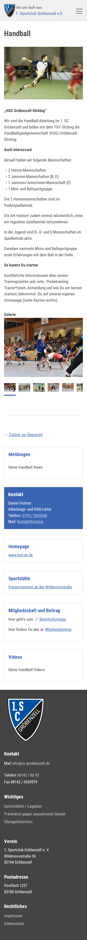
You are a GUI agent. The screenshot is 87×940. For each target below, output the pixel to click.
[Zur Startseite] (33, 10)
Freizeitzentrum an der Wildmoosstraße (40, 587)
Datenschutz (14, 923)
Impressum (13, 915)
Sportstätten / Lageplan (23, 806)
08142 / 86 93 (28, 775)
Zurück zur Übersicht (26, 434)
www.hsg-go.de (20, 555)
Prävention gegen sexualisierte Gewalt (34, 813)
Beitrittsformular (52, 619)
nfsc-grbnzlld (30, 763)
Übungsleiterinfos (18, 821)
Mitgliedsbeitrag (58, 629)
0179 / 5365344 (34, 515)
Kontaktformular (30, 521)
